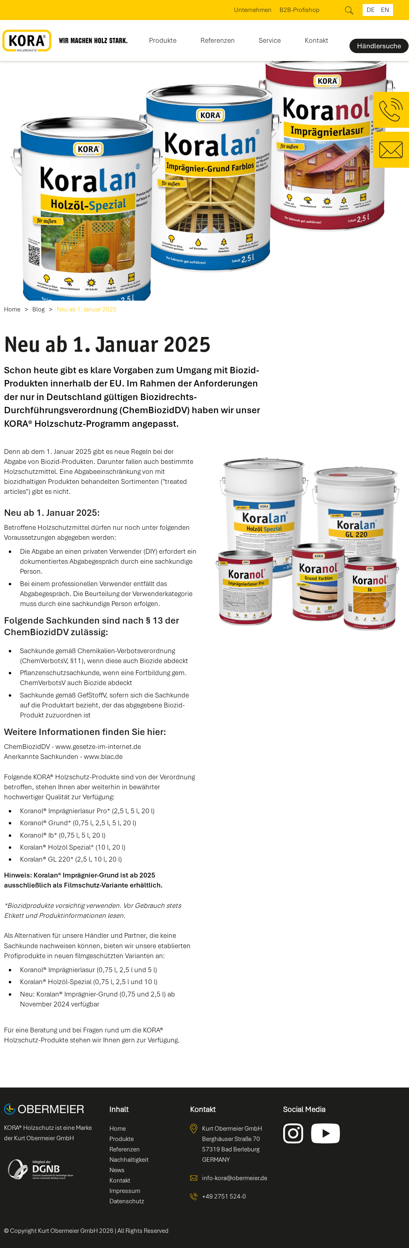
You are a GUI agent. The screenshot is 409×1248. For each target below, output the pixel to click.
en (385, 10)
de (371, 10)
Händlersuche (379, 46)
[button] (163, 38)
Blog (38, 309)
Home (12, 309)
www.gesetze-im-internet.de (98, 746)
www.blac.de (103, 756)
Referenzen (218, 40)
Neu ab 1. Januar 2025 (87, 309)
